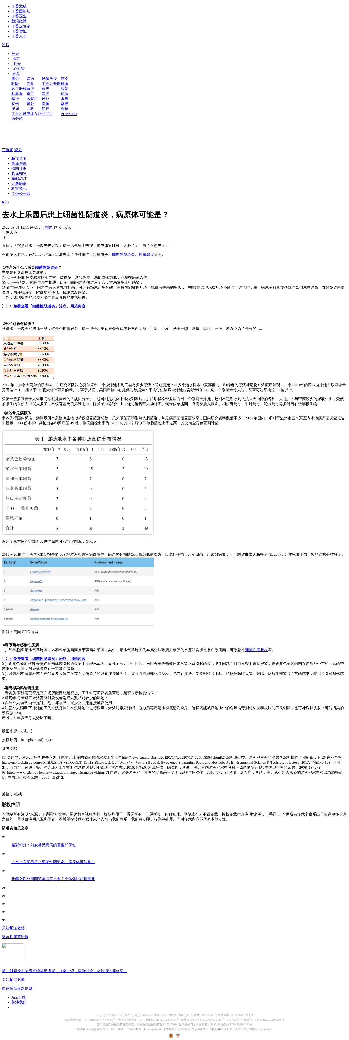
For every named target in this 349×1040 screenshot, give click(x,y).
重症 (30, 94)
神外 (45, 99)
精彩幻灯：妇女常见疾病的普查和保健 (43, 845)
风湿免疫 (49, 79)
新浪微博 (19, 21)
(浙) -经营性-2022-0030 (199, 1015)
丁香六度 (19, 114)
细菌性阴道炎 (123, 254)
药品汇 (47, 114)
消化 (30, 84)
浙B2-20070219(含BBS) (168, 1015)
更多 (16, 74)
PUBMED (69, 114)
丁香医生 (19, 16)
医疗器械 (19, 89)
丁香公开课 (51, 84)
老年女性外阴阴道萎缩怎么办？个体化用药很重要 (53, 879)
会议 (64, 109)
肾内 (30, 79)
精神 (15, 99)
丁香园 (7, 150)
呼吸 (15, 84)
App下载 (18, 997)
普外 (30, 104)
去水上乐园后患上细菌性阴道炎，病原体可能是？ (53, 862)
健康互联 (34, 114)
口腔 (45, 94)
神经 (15, 54)
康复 (64, 89)
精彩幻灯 (19, 179)
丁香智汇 (19, 31)
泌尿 (15, 109)
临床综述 (19, 174)
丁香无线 (19, 6)
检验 (64, 84)
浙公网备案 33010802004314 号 (234, 1015)
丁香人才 (19, 36)
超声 (45, 89)
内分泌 (17, 119)
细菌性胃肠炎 (256, 650)
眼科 (64, 99)
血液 (30, 89)
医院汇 (32, 99)
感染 (64, 79)
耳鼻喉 (17, 94)
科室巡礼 (19, 189)
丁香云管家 (20, 26)
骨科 (17, 59)
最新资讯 (19, 164)
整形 (15, 104)
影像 (45, 104)
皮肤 (64, 94)
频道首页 (19, 159)
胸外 (15, 79)
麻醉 (64, 104)
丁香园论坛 (20, 11)
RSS (5, 202)
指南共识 (19, 169)
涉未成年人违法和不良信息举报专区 (186, 1029)
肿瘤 (17, 64)
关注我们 (19, 1002)
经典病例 (19, 184)
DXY (127, 1015)
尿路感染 (146, 254)
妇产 (45, 109)
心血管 (19, 69)
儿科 (30, 109)
